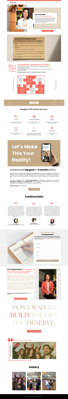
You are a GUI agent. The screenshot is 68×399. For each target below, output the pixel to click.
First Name (38, 243)
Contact (50, 2)
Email (37, 255)
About (21, 2)
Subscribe (56, 2)
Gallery (45, 2)
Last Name (38, 247)
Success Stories (37, 2)
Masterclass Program (28, 2)
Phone (37, 251)
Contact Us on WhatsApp (34, 331)
